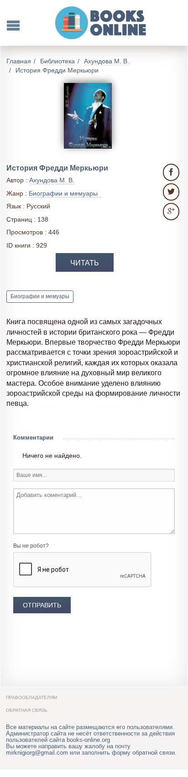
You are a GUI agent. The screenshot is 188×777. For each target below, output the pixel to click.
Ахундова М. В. (51, 180)
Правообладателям (31, 697)
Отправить (42, 605)
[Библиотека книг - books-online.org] (101, 23)
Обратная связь (26, 710)
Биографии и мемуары (39, 296)
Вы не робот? (31, 546)
